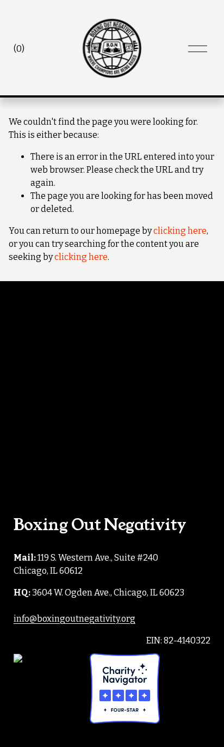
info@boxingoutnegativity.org (74, 619)
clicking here (180, 231)
